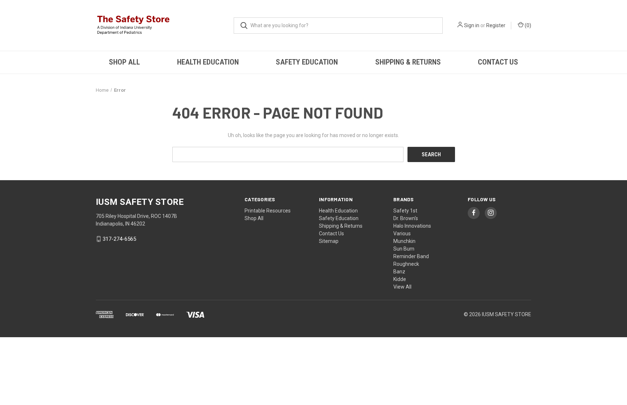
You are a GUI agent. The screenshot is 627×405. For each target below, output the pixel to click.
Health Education (208, 62)
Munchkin (404, 241)
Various (402, 233)
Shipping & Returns (408, 62)
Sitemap (329, 241)
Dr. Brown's (405, 218)
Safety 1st (405, 211)
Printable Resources (268, 211)
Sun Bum (403, 249)
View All (402, 287)
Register (495, 25)
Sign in (471, 25)
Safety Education (307, 62)
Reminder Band (411, 256)
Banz (399, 271)
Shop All (124, 62)
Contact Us (498, 62)
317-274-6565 (119, 239)
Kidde (399, 279)
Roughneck (406, 264)
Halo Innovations (412, 226)
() (527, 25)
